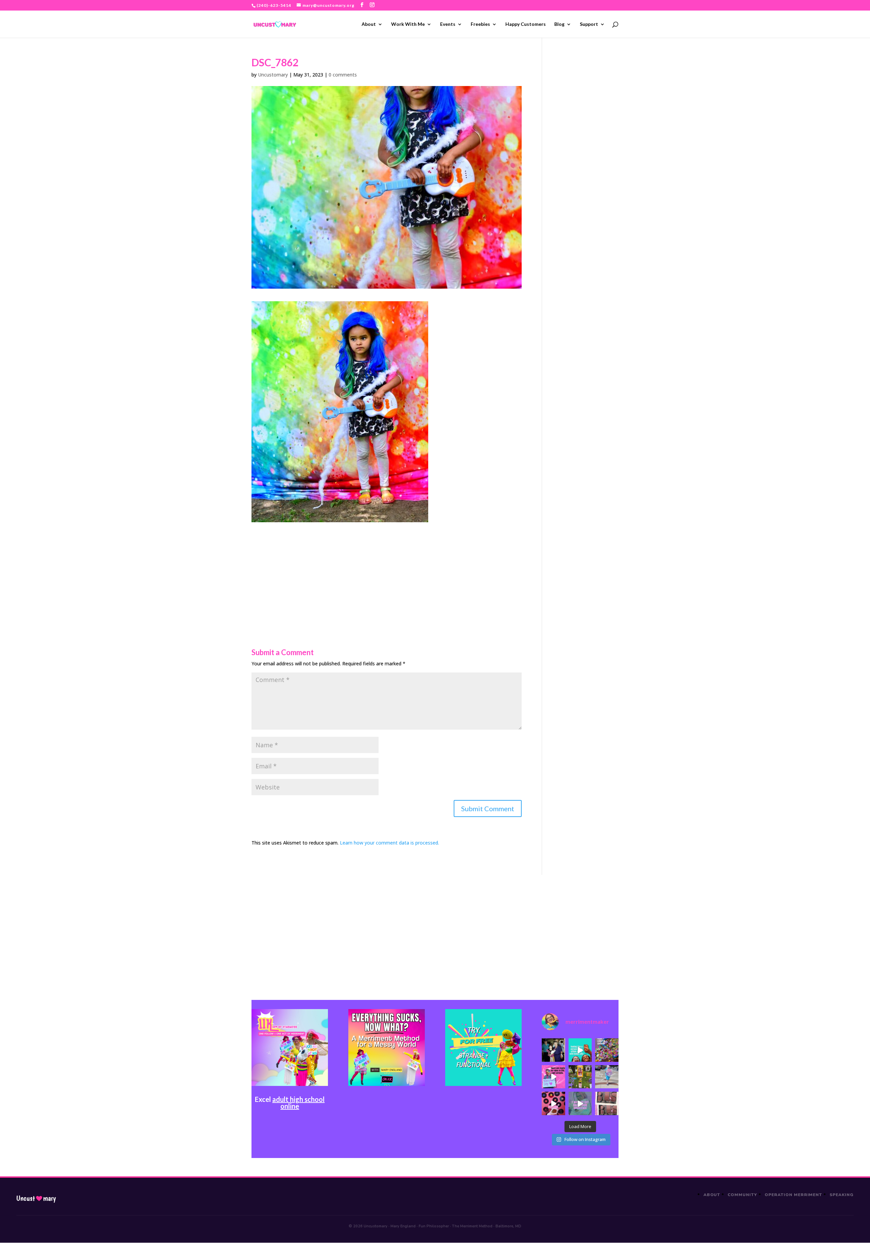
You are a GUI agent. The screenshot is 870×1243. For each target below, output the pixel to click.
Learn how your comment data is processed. (389, 842)
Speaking (842, 1194)
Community (742, 1194)
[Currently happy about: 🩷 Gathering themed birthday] (580, 1076)
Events (447, 24)
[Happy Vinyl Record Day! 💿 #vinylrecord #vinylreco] (553, 1103)
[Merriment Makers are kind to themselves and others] (606, 1076)
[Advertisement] (386, 569)
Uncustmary (36, 1198)
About (369, 24)
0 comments (343, 74)
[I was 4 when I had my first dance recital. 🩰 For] (553, 1049)
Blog (559, 24)
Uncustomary (273, 74)
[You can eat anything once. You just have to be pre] (553, 1076)
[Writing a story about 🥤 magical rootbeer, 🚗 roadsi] (580, 1103)
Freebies (480, 24)
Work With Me (408, 24)
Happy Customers (525, 24)
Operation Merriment (793, 1194)
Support (589, 24)
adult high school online (298, 1102)
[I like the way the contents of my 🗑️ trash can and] (606, 1049)
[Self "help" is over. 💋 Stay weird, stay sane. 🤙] (580, 1049)
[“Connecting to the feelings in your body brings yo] (606, 1103)
